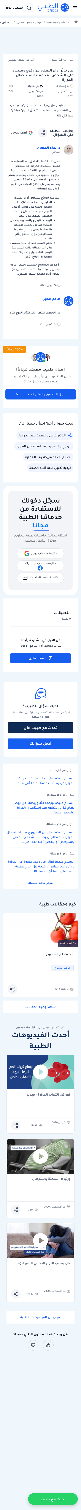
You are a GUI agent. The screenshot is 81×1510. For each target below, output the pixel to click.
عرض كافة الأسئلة (40, 883)
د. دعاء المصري (48, 147)
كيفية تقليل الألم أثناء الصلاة (50, 467)
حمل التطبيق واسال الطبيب (44, 394)
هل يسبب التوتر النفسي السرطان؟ (44, 1263)
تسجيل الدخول (13, 8)
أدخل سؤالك (40, 743)
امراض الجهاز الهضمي (29, 22)
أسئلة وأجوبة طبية (57, 22)
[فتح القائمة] (74, 7)
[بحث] (29, 7)
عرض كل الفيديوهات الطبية (40, 1317)
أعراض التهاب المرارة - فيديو (48, 1095)
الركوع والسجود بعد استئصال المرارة (43, 446)
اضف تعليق (37, 658)
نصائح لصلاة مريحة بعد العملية (48, 457)
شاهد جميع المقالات (40, 1006)
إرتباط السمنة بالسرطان (51, 1179)
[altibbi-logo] (53, 8)
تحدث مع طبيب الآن (40, 727)
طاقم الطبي (51, 298)
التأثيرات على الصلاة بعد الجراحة (42, 435)
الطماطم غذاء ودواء (58, 954)
